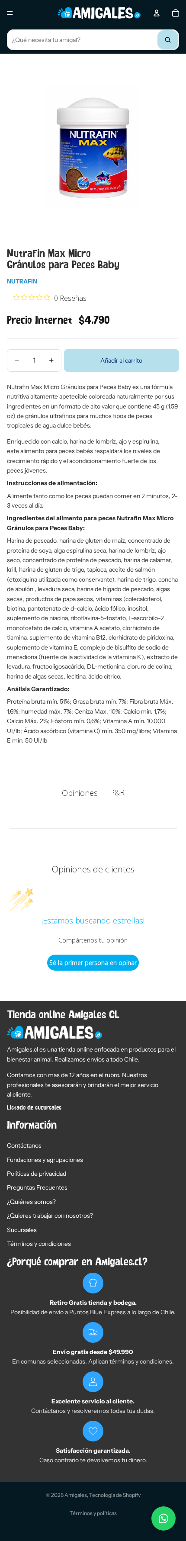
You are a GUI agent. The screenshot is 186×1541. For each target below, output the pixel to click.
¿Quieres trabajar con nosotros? (50, 1215)
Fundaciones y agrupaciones (45, 1160)
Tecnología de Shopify (115, 1495)
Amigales (75, 1495)
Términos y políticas (93, 1513)
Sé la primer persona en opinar (93, 963)
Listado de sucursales (34, 1107)
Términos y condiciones (39, 1244)
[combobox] (93, 39)
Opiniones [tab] (80, 793)
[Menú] (10, 13)
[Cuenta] (156, 13)
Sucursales (22, 1230)
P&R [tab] (117, 792)
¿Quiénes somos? (31, 1202)
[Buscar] (167, 39)
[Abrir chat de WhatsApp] (163, 1518)
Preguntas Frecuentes (37, 1187)
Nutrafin (22, 281)
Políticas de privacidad (36, 1173)
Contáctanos (24, 1145)
